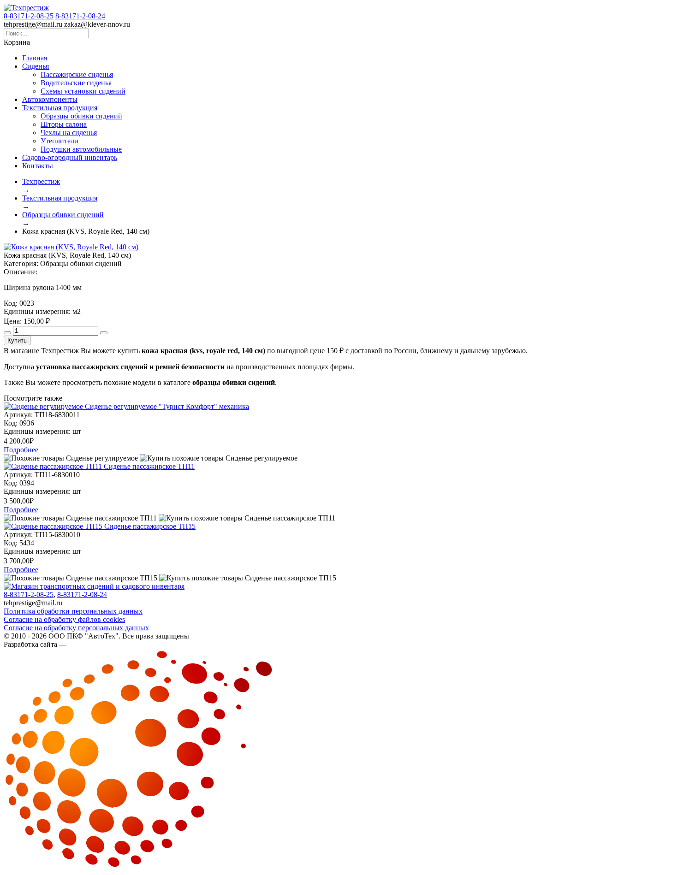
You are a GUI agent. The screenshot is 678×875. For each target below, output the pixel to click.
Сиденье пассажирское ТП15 (150, 526)
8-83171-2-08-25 (29, 16)
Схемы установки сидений (83, 91)
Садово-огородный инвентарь (69, 157)
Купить (17, 340)
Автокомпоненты (49, 99)
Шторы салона (64, 124)
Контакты (37, 166)
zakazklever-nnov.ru (97, 24)
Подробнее (21, 450)
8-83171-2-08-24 (80, 16)
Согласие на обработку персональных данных (76, 628)
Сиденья (35, 66)
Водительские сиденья (76, 83)
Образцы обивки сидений (81, 116)
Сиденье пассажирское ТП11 (149, 466)
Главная (34, 58)
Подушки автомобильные (81, 149)
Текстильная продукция (59, 108)
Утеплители (59, 141)
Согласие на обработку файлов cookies (64, 619)
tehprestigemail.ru (33, 24)
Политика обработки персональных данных (73, 611)
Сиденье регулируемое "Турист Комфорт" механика (167, 406)
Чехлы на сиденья (69, 132)
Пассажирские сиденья (77, 74)
